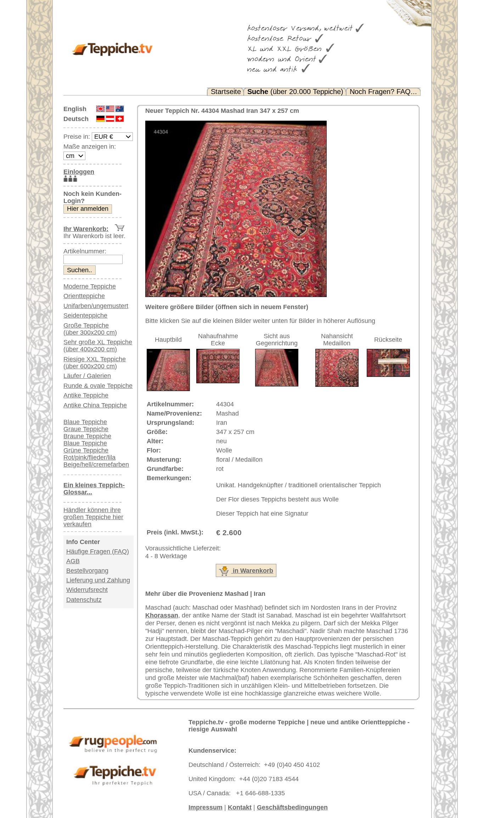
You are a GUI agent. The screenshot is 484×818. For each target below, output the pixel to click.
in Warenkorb (252, 570)
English (74, 108)
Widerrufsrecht (87, 589)
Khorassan (161, 615)
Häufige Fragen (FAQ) (97, 551)
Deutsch (76, 118)
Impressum (205, 807)
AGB (73, 561)
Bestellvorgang (87, 570)
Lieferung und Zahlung (98, 580)
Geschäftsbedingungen (292, 807)
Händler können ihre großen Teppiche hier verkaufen (93, 517)
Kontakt (240, 807)
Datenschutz (84, 599)
